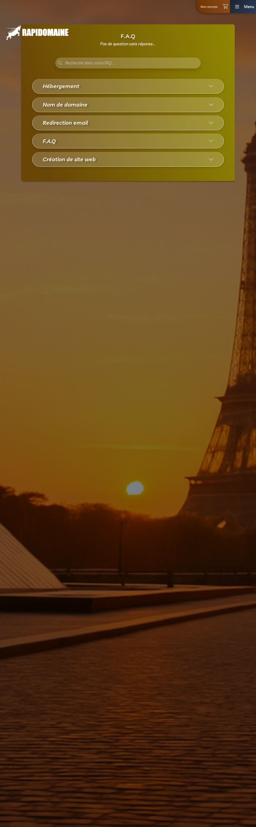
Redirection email (65, 122)
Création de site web (69, 159)
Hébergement (61, 86)
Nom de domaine (65, 104)
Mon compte (209, 6)
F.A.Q (49, 141)
